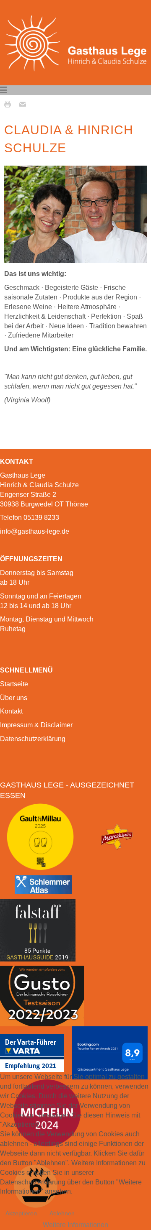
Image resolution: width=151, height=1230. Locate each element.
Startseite (14, 684)
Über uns (13, 697)
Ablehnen (62, 1213)
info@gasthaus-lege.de (34, 531)
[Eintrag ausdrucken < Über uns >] (9, 103)
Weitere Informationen (75, 1224)
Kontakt (11, 711)
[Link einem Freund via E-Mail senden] (24, 103)
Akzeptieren (21, 1213)
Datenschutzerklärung (32, 738)
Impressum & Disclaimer (36, 725)
